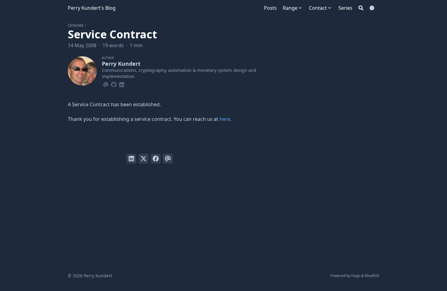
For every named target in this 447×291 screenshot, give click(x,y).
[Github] (114, 83)
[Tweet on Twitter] (143, 158)
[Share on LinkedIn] (131, 158)
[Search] (361, 7)
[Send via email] (168, 158)
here (225, 119)
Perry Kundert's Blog (92, 8)
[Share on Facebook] (156, 158)
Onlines (76, 25)
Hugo (355, 275)
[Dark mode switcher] (371, 7)
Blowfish (372, 275)
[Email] (106, 83)
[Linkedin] (122, 83)
